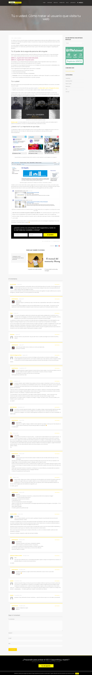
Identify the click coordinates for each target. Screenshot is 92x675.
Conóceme (49, 2)
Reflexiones (68, 86)
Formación (61, 2)
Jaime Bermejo (13, 407)
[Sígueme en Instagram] (81, 2)
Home (44, 2)
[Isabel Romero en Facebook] (77, 2)
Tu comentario (11, 619)
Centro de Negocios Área (15, 355)
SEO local (67, 91)
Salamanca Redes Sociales (16, 555)
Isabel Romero (17, 38)
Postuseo (12, 334)
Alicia (11, 381)
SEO (66, 89)
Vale (77, 673)
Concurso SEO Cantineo (70, 71)
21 (55, 241)
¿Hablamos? (73, 2)
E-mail (9, 638)
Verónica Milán (13, 514)
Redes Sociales (68, 83)
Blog (67, 2)
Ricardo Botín (13, 284)
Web (9, 643)
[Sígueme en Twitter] (79, 2)
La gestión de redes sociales (35, 269)
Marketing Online (69, 81)
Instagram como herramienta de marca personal (18, 258)
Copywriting (47, 241)
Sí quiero (50, 235)
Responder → (57, 284)
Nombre (10, 633)
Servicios (56, 2)
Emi (11, 477)
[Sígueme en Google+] (82, 2)
